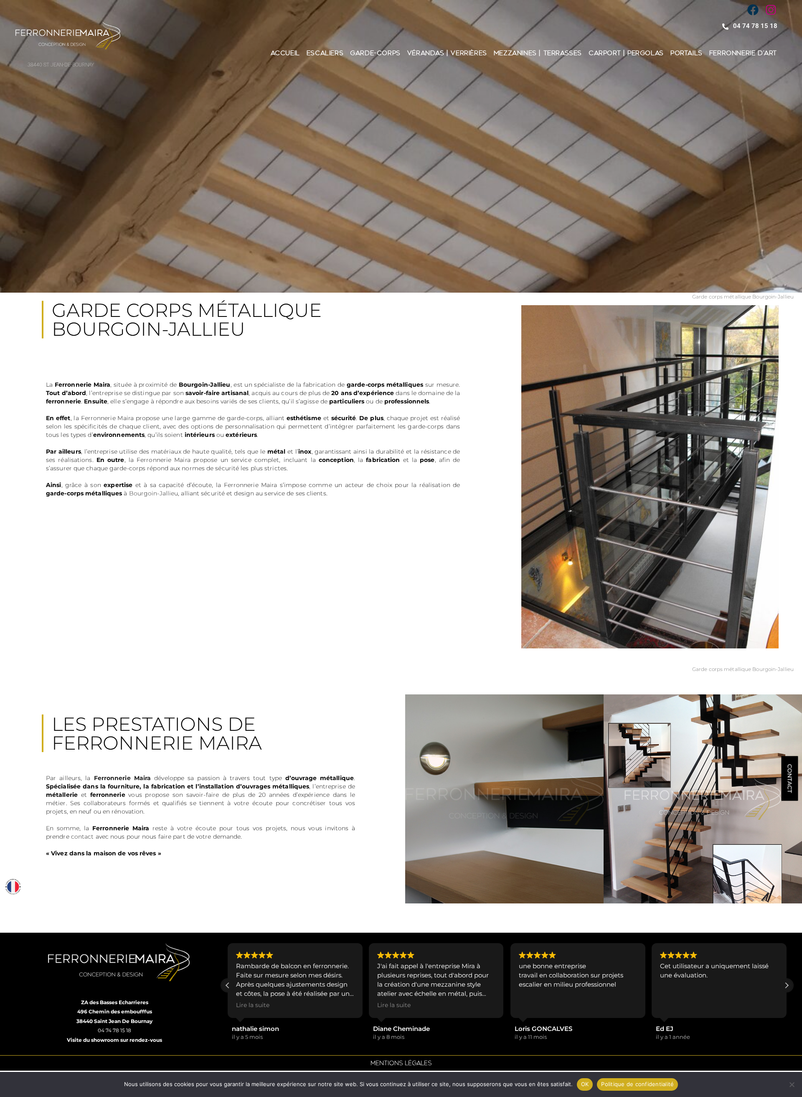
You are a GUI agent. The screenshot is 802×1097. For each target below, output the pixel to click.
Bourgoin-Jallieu (153, 493)
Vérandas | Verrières (447, 52)
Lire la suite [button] (252, 1005)
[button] (786, 985)
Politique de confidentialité (637, 1084)
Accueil (285, 52)
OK (585, 1084)
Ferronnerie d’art (743, 52)
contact (82, 836)
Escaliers (325, 52)
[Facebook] (753, 10)
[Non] (791, 1084)
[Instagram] (771, 10)
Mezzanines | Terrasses (538, 52)
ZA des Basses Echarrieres (114, 1002)
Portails (686, 52)
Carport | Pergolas (626, 52)
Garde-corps (375, 52)
